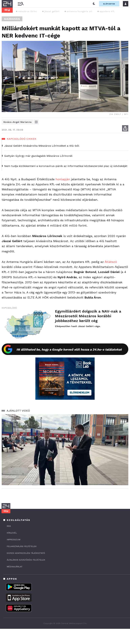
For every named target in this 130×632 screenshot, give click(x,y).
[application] (65, 449)
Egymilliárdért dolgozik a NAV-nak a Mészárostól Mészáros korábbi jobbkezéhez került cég (88, 316)
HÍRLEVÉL (12, 533)
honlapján (63, 179)
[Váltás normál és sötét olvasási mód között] (94, 4)
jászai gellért (52, 11)
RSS (9, 526)
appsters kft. (107, 11)
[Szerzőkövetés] (36, 122)
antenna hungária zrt (79, 11)
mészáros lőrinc (27, 11)
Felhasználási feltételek (22, 546)
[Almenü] (20, 4)
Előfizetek (109, 4)
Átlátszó (111, 262)
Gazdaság (12, 18)
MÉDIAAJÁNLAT (14, 566)
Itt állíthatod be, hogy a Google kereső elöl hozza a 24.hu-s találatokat (69, 349)
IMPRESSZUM (13, 539)
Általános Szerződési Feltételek (26, 560)
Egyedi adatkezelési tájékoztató (26, 553)
